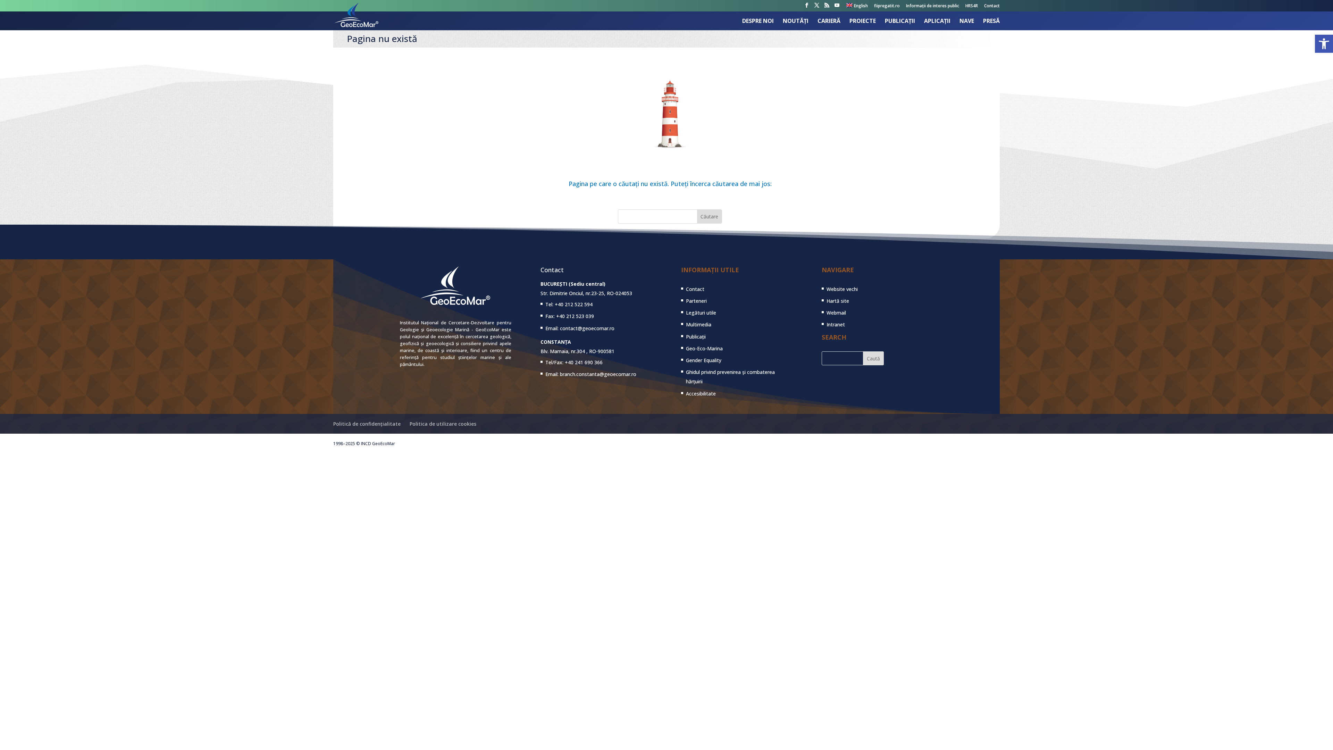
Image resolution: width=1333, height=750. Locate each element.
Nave (966, 21)
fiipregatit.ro (887, 6)
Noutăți (795, 21)
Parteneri (696, 301)
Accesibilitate (701, 393)
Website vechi (842, 289)
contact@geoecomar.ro (587, 328)
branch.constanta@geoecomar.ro (598, 374)
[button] (1324, 44)
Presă (991, 21)
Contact (992, 6)
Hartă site (838, 301)
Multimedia (698, 324)
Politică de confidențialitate (367, 423)
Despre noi (758, 21)
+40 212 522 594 (574, 304)
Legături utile (701, 312)
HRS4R (971, 6)
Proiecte (862, 21)
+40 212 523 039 (575, 316)
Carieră (829, 21)
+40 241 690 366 (584, 362)
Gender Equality (703, 360)
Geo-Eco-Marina (704, 348)
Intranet (836, 324)
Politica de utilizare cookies (443, 423)
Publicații (900, 21)
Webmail (836, 312)
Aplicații (937, 21)
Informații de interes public (932, 6)
